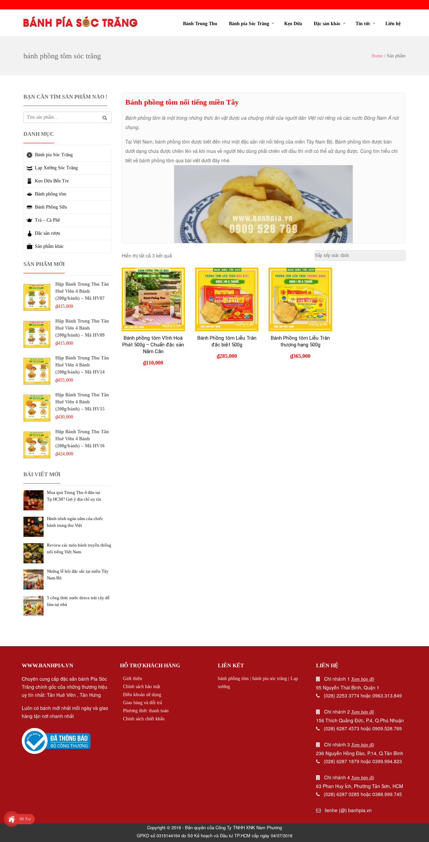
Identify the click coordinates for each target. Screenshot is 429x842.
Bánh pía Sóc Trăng (249, 23)
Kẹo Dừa (293, 23)
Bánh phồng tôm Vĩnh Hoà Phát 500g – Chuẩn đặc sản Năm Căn (153, 344)
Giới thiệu (132, 678)
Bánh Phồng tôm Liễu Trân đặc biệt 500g (226, 341)
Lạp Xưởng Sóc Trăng (56, 167)
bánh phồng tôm (233, 678)
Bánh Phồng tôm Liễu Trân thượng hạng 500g (300, 341)
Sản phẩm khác (49, 246)
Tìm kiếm (105, 118)
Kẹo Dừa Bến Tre (52, 180)
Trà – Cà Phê (47, 220)
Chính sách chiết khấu (144, 718)
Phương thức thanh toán (146, 710)
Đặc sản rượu (47, 233)
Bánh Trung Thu (200, 23)
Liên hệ (393, 23)
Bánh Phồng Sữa (51, 207)
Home (377, 55)
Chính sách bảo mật (141, 686)
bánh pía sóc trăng (269, 678)
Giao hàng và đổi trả (142, 702)
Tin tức (363, 23)
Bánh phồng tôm (50, 194)
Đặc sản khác (327, 23)
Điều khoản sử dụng (142, 694)
